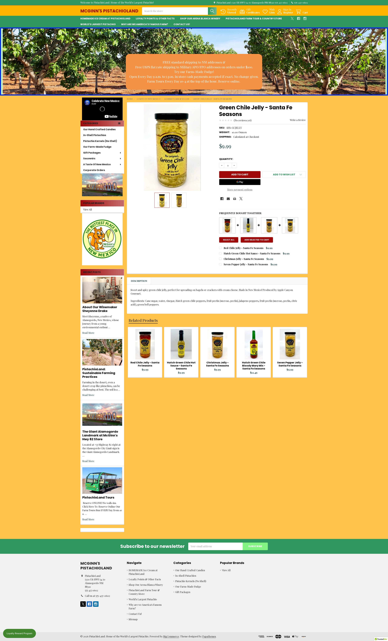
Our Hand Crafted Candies (99, 129)
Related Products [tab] (143, 320)
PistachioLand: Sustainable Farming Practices (98, 373)
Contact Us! (182, 24)
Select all (228, 239)
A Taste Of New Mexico (97, 164)
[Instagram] (305, 18)
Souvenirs (89, 158)
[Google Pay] (240, 182)
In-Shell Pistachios (94, 135)
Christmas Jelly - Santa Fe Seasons (244, 258)
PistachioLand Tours (98, 497)
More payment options (239, 189)
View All (87, 209)
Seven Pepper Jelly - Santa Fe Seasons (246, 264)
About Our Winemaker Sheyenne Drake (99, 309)
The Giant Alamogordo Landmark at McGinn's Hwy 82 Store (100, 435)
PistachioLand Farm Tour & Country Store (254, 18)
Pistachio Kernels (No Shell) (100, 141)
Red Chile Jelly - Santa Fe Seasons (243, 248)
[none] (172, 147)
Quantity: (226, 159)
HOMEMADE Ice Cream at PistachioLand (105, 18)
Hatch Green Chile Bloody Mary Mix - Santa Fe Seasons (253, 365)
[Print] (234, 198)
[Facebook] (298, 18)
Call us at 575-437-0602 (97, 595)
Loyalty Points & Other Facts (155, 18)
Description (139, 280)
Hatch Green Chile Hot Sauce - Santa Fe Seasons (252, 253)
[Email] (228, 198)
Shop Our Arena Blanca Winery (200, 18)
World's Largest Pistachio (98, 24)
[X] (292, 18)
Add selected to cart (256, 239)
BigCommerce (171, 636)
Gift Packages (92, 152)
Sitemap (133, 619)
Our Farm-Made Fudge (97, 146)
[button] (194, 72)
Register (288, 12)
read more (88, 332)
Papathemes (209, 636)
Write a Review (298, 120)
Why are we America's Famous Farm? (144, 24)
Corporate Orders (94, 170)
